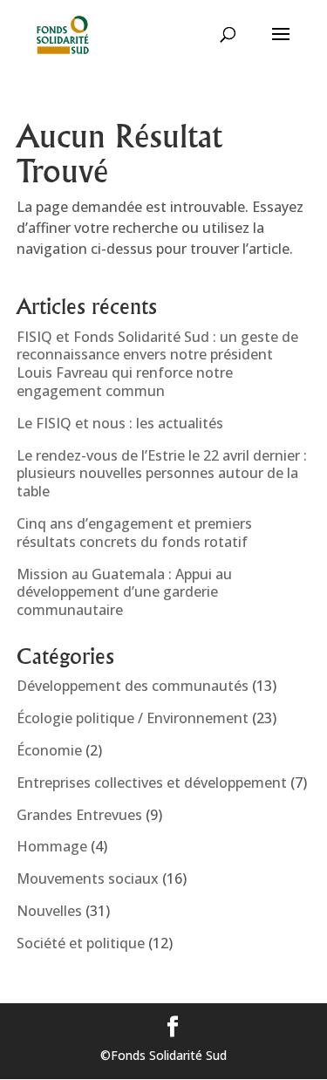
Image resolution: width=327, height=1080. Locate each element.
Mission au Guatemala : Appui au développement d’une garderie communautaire (124, 592)
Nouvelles (49, 910)
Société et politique (81, 943)
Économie (49, 750)
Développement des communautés (133, 685)
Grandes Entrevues (79, 814)
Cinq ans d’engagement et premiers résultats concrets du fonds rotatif (134, 532)
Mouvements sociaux (88, 878)
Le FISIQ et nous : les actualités (120, 423)
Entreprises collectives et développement (152, 782)
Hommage (52, 846)
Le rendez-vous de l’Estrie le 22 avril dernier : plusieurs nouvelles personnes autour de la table (162, 474)
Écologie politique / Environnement (133, 718)
